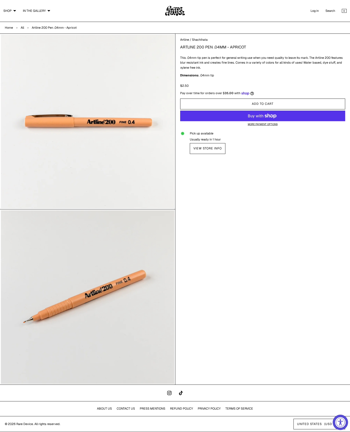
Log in (315, 11)
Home (9, 28)
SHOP (7, 11)
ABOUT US (104, 408)
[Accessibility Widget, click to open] (340, 422)
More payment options (263, 124)
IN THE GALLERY (34, 11)
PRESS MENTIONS (152, 408)
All (22, 28)
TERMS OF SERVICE (239, 408)
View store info (207, 148)
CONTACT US (126, 408)
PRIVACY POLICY (209, 408)
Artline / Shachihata (194, 40)
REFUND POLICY (181, 408)
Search (330, 11)
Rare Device (24, 424)
